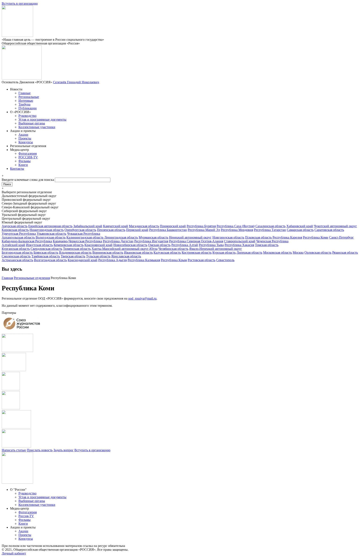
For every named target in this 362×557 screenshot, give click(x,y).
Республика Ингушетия (151, 241)
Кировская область (15, 230)
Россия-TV (26, 516)
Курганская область (16, 248)
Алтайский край (13, 245)
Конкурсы (25, 142)
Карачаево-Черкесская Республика (77, 241)
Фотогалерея (27, 153)
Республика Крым (174, 260)
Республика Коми (315, 237)
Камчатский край (115, 226)
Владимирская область (75, 252)
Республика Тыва (211, 245)
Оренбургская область (80, 230)
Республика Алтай (184, 245)
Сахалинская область (270, 226)
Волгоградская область (50, 260)
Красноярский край (98, 245)
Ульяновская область (51, 233)
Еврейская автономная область (50, 226)
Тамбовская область (45, 256)
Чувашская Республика (83, 233)
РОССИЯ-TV (28, 157)
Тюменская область (77, 248)
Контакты (17, 168)
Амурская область (14, 226)
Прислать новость (40, 450)
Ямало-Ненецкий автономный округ (215, 248)
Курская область (224, 252)
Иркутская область (39, 245)
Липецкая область (249, 252)
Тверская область (73, 256)
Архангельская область (18, 237)
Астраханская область (17, 260)
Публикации (27, 108)
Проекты (24, 138)
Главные (24, 93)
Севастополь (225, 260)
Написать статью (14, 450)
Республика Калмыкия (144, 260)
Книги (23, 165)
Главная (7, 278)
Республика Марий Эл (204, 230)
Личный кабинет (14, 553)
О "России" (18, 489)
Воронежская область (107, 252)
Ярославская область (126, 256)
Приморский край (173, 226)
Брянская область (46, 252)
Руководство (27, 115)
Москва (298, 252)
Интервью (25, 100)
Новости (16, 89)
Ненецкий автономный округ (190, 237)
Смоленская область (16, 256)
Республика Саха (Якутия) (236, 226)
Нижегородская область (47, 230)
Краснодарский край (82, 260)
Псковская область (258, 237)
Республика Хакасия (239, 245)
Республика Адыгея (112, 260)
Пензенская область (111, 230)
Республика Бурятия (201, 226)
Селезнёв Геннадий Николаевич (76, 82)
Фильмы (24, 161)
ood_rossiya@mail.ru (142, 298)
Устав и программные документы (42, 119)
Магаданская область (144, 226)
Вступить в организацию (20, 3)
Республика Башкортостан (168, 230)
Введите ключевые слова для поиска (28, 179)
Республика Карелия (287, 237)
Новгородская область (228, 237)
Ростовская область (201, 260)
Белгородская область (17, 252)
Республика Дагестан (118, 241)
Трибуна (24, 104)
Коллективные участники (36, 127)
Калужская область (167, 252)
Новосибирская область (130, 245)
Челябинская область (173, 248)
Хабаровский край (299, 226)
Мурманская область (153, 237)
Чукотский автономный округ (335, 226)
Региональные (28, 97)
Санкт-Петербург (341, 237)
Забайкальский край (87, 226)
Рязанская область (345, 252)
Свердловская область (46, 248)
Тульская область (98, 256)
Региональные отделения (28, 146)
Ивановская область (138, 252)
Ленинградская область (121, 237)
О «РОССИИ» (20, 112)
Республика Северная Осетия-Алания (196, 241)
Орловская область (317, 252)
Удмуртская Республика (19, 233)
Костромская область (197, 252)
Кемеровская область (69, 245)
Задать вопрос (63, 450)
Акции (23, 134)
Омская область (159, 245)
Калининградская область (84, 237)
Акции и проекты (23, 131)
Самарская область (300, 230)
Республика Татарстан (270, 230)
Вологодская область (51, 237)
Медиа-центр (19, 149)
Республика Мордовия (237, 230)
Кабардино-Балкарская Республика (27, 241)
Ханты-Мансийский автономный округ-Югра (125, 248)
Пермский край (137, 230)
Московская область (277, 252)
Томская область (266, 245)
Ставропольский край (239, 241)
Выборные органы (31, 123)
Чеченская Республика (272, 241)
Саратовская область (329, 230)
